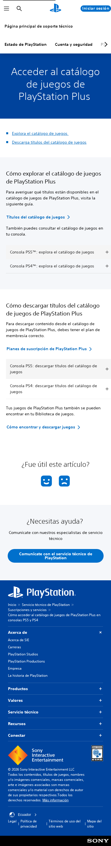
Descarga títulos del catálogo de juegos (49, 142)
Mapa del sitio (94, 824)
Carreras (14, 647)
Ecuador (24, 815)
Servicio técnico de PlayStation (46, 604)
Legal (12, 821)
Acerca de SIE (18, 639)
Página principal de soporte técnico (39, 26)
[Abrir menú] (6, 8)
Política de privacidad (28, 824)
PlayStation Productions (26, 661)
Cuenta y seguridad (73, 44)
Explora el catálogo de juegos (40, 133)
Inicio (12, 604)
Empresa (15, 668)
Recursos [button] (17, 723)
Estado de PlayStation (26, 44)
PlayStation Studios (23, 654)
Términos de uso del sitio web (65, 824)
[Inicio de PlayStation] (55, 8)
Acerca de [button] (17, 632)
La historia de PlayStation (28, 675)
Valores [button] (15, 700)
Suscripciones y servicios (27, 609)
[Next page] (105, 44)
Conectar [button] (16, 735)
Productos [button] (18, 688)
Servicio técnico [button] (23, 712)
